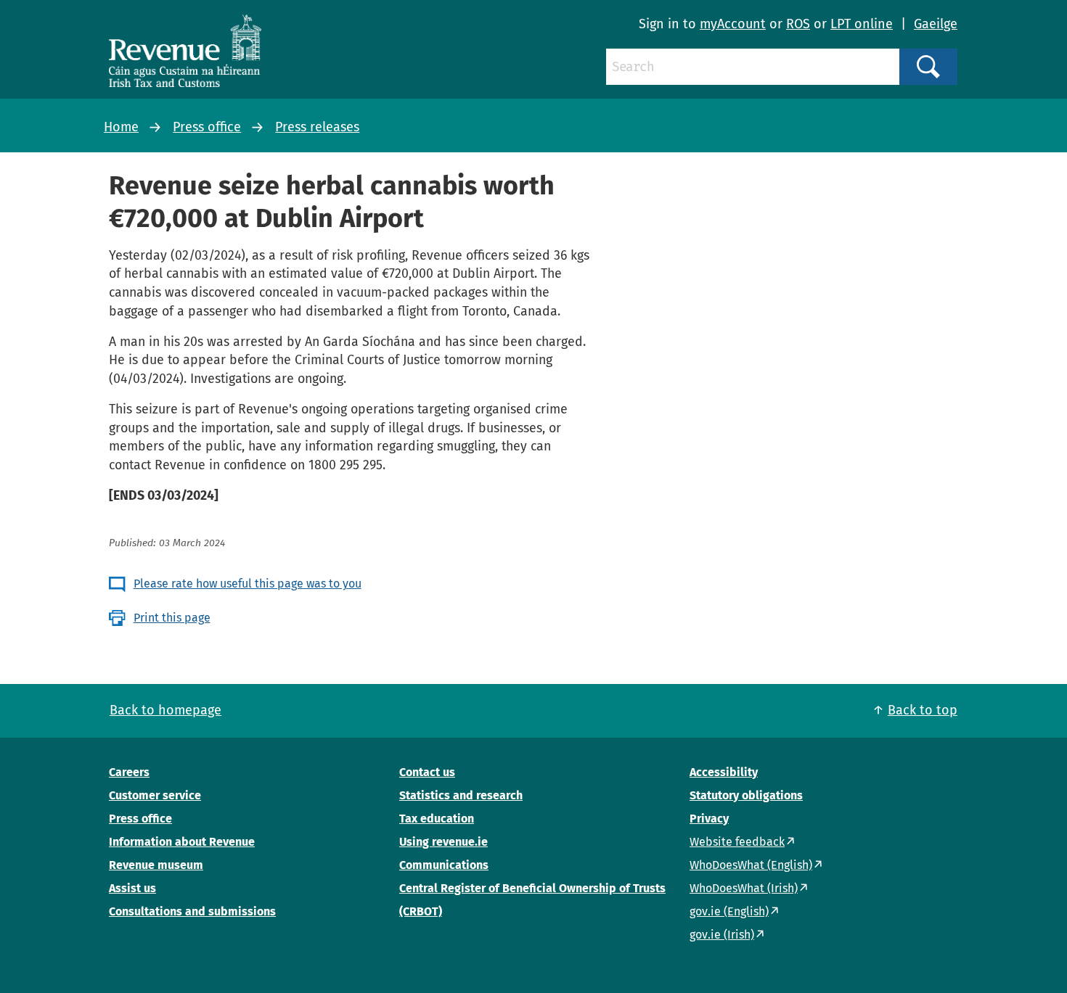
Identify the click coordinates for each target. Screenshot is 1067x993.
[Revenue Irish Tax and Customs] (185, 51)
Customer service (155, 795)
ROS (798, 24)
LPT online (861, 24)
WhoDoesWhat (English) (751, 865)
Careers (129, 772)
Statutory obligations (746, 795)
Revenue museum (156, 865)
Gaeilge (935, 24)
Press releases (317, 127)
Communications (443, 865)
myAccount (733, 24)
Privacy (709, 818)
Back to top (922, 710)
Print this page (172, 618)
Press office (207, 127)
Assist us (132, 888)
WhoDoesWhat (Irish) (744, 888)
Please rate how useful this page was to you (247, 583)
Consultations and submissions (192, 911)
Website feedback (737, 842)
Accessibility (724, 772)
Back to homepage (165, 710)
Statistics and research (461, 795)
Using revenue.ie (443, 842)
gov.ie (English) (729, 911)
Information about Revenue (182, 842)
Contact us (427, 772)
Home (121, 127)
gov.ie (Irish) (722, 935)
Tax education (436, 818)
